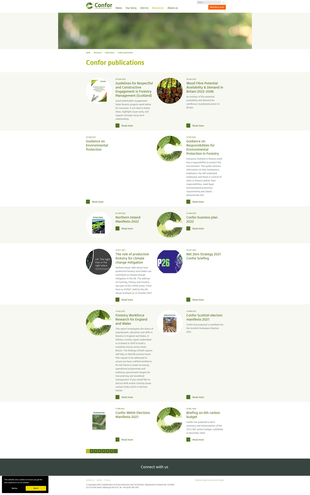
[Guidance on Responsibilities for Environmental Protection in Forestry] (170, 149)
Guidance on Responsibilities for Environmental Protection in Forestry (202, 147)
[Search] (223, 3)
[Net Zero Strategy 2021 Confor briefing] (170, 262)
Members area (217, 7)
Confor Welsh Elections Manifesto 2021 (133, 415)
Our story (131, 7)
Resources (158, 7)
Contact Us (90, 480)
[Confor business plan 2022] (170, 225)
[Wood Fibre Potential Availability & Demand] (170, 91)
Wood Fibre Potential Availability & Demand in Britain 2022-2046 (204, 87)
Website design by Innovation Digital (209, 480)
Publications (109, 53)
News (119, 7)
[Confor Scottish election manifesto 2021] (170, 323)
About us (172, 7)
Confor (99, 5)
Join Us (144, 7)
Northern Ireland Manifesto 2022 (128, 219)
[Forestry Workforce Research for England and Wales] (99, 323)
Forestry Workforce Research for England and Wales (131, 319)
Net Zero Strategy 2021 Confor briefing (203, 256)
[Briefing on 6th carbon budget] (170, 420)
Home (88, 53)
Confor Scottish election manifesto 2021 (204, 317)
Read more (127, 125)
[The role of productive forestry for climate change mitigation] (99, 262)
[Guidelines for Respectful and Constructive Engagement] (99, 91)
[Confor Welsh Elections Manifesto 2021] (99, 420)
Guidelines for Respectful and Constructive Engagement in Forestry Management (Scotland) (134, 89)
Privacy (107, 480)
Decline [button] (14, 488)
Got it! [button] (36, 488)
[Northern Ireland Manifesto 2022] (99, 225)
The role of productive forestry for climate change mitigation (132, 258)
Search (99, 480)
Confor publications (125, 53)
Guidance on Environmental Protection (97, 145)
